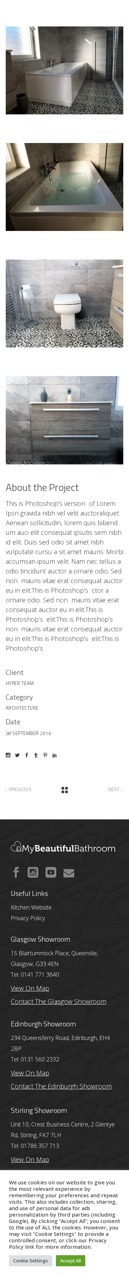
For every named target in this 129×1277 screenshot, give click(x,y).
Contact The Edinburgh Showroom (61, 1086)
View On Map (30, 1073)
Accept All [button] (70, 1260)
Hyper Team (20, 683)
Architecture (22, 707)
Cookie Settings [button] (30, 1260)
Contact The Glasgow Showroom (58, 1001)
